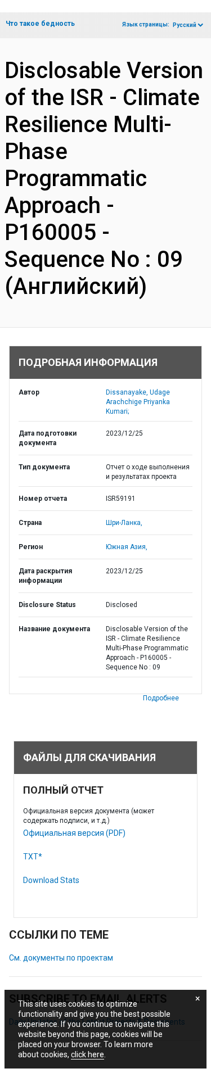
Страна (30, 523)
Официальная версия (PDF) (74, 832)
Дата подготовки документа (48, 438)
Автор (29, 392)
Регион (31, 547)
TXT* (32, 856)
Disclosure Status (47, 605)
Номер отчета (43, 498)
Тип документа (44, 467)
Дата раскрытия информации (45, 576)
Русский (184, 25)
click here (87, 1054)
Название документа (54, 629)
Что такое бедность (40, 24)
